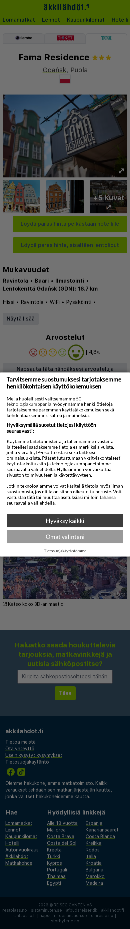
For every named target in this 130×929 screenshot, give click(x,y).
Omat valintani (65, 536)
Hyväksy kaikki (65, 520)
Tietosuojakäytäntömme (65, 551)
